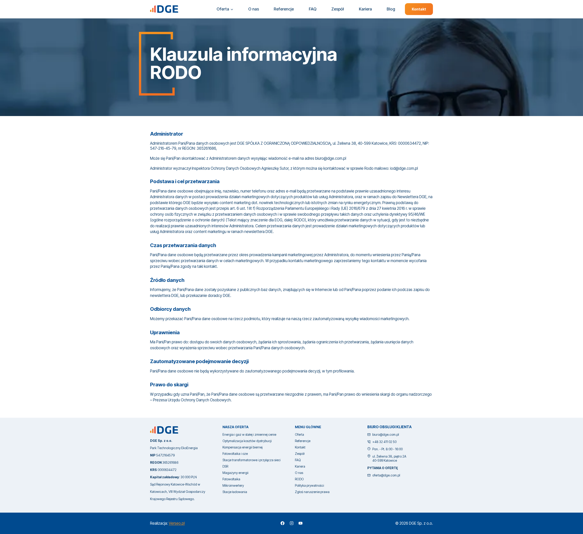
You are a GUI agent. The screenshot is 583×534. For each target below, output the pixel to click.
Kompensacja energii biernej (242, 447)
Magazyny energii (235, 473)
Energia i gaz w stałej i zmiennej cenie (249, 434)
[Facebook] (282, 523)
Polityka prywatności (309, 485)
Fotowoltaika (231, 479)
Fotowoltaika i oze (235, 454)
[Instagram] (291, 523)
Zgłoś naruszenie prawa (312, 492)
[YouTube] (300, 523)
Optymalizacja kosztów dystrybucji (247, 441)
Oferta (299, 434)
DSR (225, 466)
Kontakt (419, 9)
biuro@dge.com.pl (385, 434)
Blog (391, 9)
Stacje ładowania (234, 492)
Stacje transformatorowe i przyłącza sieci (251, 460)
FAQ (313, 9)
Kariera (365, 9)
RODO (299, 479)
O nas (253, 9)
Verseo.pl (177, 523)
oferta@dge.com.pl (386, 475)
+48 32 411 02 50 (384, 442)
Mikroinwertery (233, 485)
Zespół (337, 9)
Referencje (284, 9)
